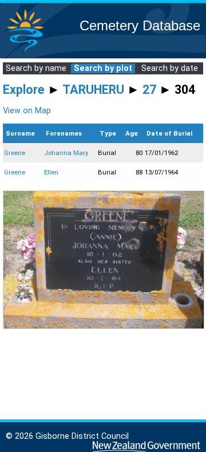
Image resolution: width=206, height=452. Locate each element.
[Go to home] (25, 51)
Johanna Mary (66, 153)
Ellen (51, 172)
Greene (14, 153)
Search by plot (103, 68)
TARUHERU (93, 89)
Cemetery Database (140, 25)
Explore (24, 89)
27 (149, 89)
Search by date (169, 68)
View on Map (27, 111)
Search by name (36, 68)
